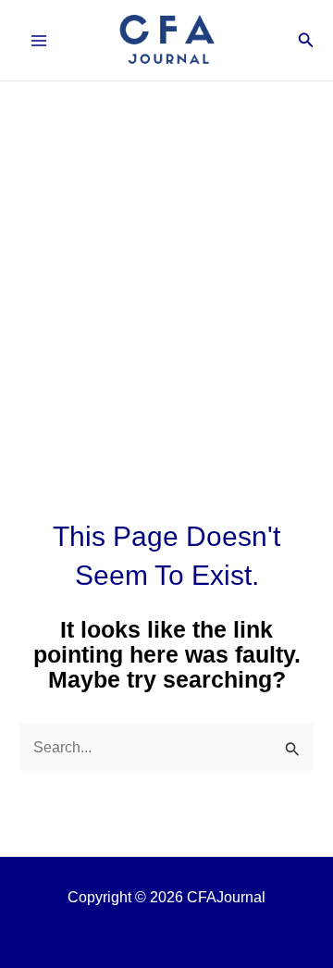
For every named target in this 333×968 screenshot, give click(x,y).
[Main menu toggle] (39, 40)
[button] (306, 41)
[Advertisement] (166, 257)
